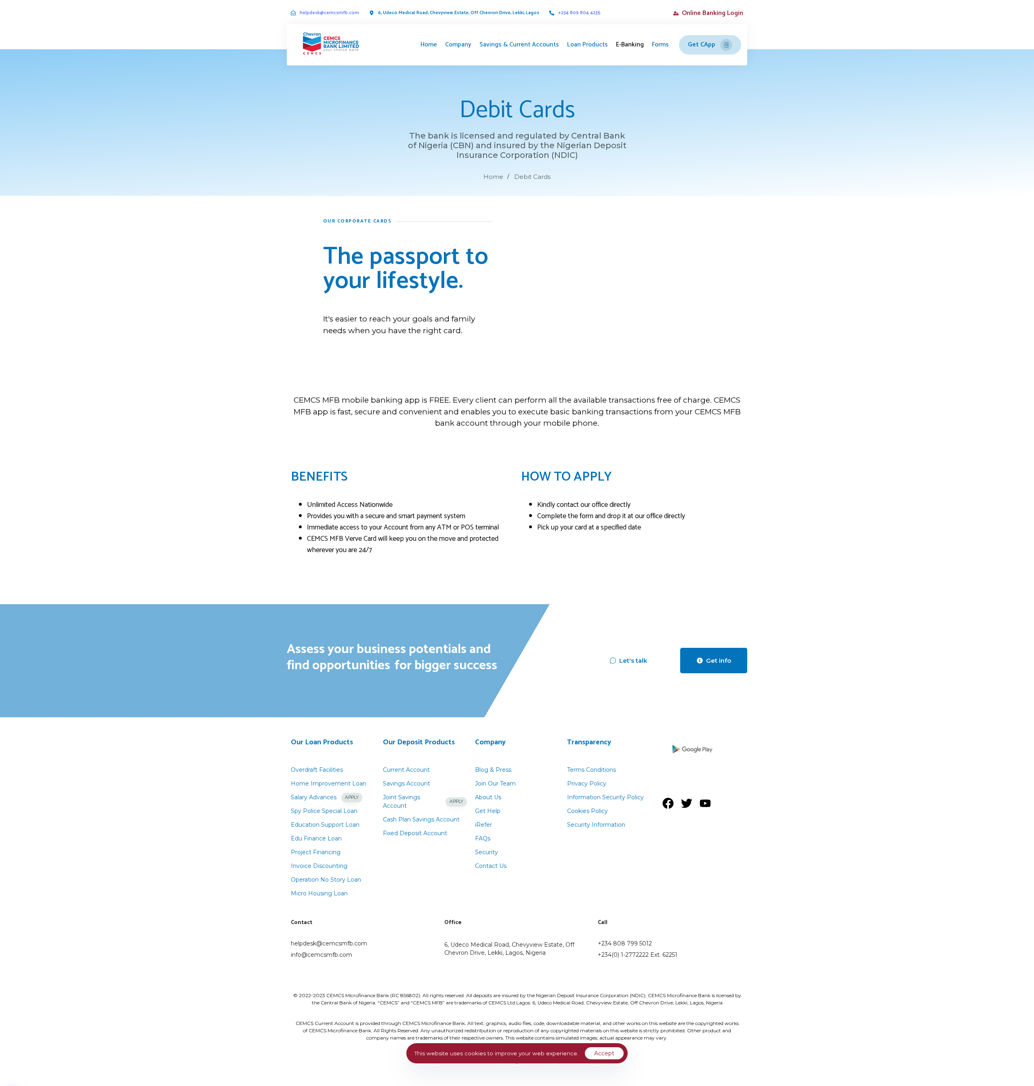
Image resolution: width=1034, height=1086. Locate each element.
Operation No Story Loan (326, 879)
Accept (604, 1053)
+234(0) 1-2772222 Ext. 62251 (637, 954)
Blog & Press (493, 769)
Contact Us (490, 866)
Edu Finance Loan (316, 838)
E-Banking (630, 44)
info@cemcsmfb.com (321, 954)
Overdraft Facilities (317, 769)
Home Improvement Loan (328, 783)
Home (428, 44)
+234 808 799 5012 (625, 943)
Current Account (406, 769)
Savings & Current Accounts (519, 44)
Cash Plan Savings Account (421, 819)
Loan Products (587, 44)
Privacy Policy (586, 783)
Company (458, 44)
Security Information (596, 824)
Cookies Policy (587, 811)
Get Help (487, 811)
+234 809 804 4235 (579, 13)
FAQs (482, 838)
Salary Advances (325, 797)
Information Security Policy (605, 797)
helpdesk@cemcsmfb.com (329, 13)
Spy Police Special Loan (324, 811)
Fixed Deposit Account (415, 833)
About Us (488, 797)
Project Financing (315, 852)
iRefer (483, 824)
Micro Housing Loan (319, 893)
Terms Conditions (591, 769)
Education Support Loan (325, 824)
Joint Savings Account (423, 801)
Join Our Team (495, 783)
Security (486, 852)
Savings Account (406, 783)
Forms (660, 44)
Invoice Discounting (319, 866)
